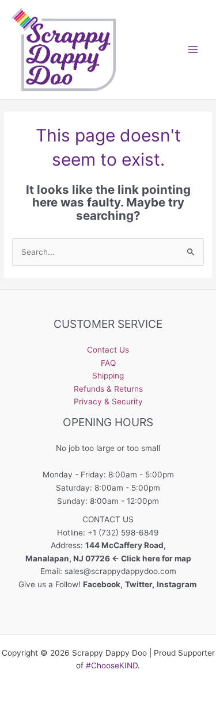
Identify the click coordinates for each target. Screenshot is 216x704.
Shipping (108, 375)
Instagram (177, 584)
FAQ (108, 363)
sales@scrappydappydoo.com (120, 571)
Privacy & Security (108, 401)
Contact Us (108, 349)
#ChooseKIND (112, 665)
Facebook (101, 584)
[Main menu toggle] (193, 49)
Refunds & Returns (108, 388)
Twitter (138, 584)
